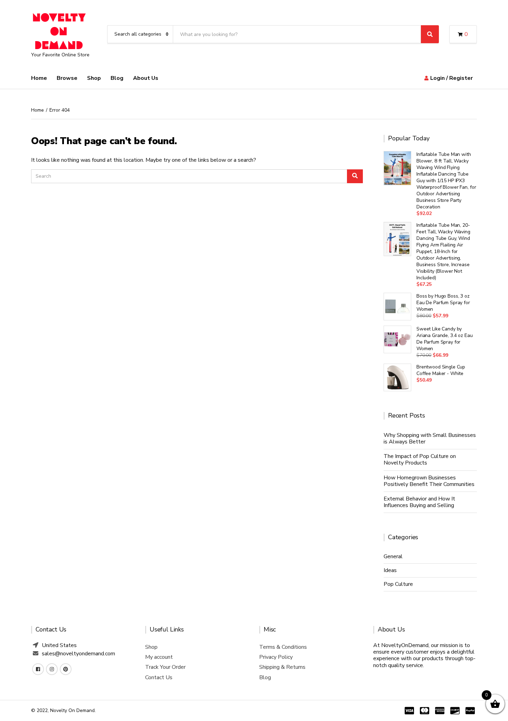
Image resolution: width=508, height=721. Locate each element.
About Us (145, 78)
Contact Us (158, 677)
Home (39, 78)
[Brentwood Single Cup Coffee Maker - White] (397, 377)
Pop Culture (398, 584)
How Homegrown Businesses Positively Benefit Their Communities (429, 481)
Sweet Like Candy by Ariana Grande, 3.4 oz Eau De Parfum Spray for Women (444, 339)
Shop (94, 78)
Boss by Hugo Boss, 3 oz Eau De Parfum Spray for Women (443, 302)
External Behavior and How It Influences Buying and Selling (419, 502)
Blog (117, 78)
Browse (67, 78)
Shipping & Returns (282, 667)
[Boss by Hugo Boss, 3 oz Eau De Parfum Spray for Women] (397, 306)
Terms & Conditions (283, 647)
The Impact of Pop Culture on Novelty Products (420, 459)
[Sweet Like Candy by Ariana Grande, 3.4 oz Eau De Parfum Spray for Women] (397, 339)
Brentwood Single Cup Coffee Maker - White (440, 370)
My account (159, 657)
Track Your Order (165, 667)
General (393, 556)
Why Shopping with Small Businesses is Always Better (430, 438)
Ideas (390, 570)
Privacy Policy (276, 657)
